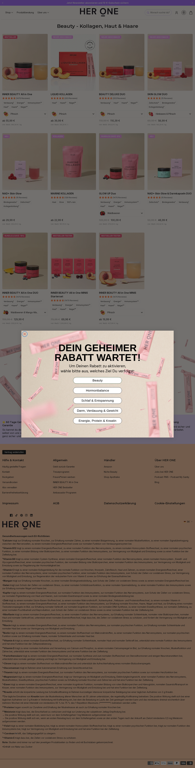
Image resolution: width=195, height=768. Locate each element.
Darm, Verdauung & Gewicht (97, 410)
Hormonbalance (97, 390)
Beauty (97, 380)
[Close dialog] (24, 334)
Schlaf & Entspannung (97, 400)
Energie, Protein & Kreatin (97, 420)
